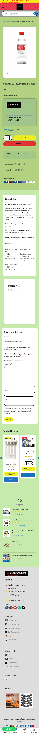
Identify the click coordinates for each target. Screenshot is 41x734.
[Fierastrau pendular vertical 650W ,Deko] (6, 533)
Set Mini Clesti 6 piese (18, 542)
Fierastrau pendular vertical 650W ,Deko (22, 532)
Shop (10, 679)
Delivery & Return (12, 666)
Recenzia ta (8, 364)
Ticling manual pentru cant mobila (22, 555)
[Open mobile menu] (3, 7)
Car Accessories (13, 632)
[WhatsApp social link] (16, 170)
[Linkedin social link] (13, 170)
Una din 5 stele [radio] (15, 360)
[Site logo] (20, 6)
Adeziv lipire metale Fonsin (28, 453)
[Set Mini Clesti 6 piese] (6, 546)
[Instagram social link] (11, 607)
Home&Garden (13, 624)
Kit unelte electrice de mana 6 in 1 (22, 520)
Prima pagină (6, 21)
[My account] (36, 7)
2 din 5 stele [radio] (16, 360)
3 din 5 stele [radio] (18, 360)
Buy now (19, 144)
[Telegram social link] (18, 170)
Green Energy (13, 620)
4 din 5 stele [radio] (19, 360)
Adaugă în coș (24, 138)
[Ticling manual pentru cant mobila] (6, 558)
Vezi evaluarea (12, 595)
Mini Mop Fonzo (11, 265)
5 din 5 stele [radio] (21, 360)
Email (6, 399)
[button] (28, 469)
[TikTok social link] (23, 607)
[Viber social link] (21, 170)
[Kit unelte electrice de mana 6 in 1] (6, 522)
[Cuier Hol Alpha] (11, 449)
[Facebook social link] (10, 170)
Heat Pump (12, 640)
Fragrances (12, 636)
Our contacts (12, 663)
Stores (11, 659)
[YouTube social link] (15, 607)
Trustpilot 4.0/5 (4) (16, 600)
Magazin (13, 21)
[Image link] (16, 573)
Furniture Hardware (15, 628)
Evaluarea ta (8, 360)
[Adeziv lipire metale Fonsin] (28, 443)
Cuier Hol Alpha (11, 464)
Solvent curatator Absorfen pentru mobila (11, 251)
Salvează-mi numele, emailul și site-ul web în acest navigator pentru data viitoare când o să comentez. (18, 411)
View (10, 480)
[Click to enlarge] (7, 73)
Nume (6, 390)
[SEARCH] (35, 13)
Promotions (12, 655)
